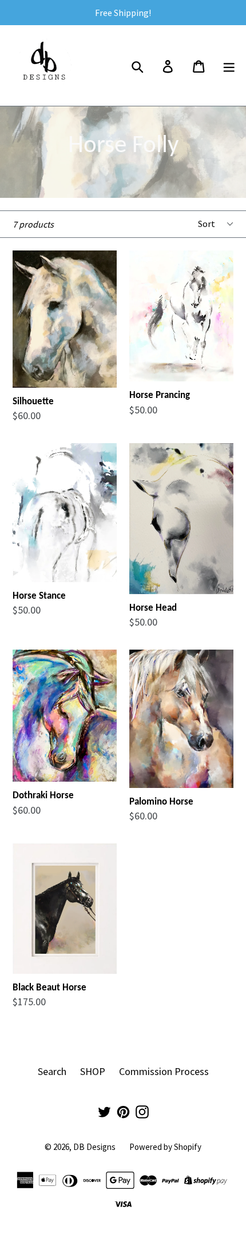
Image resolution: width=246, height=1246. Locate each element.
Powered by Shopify (165, 1146)
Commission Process (164, 1071)
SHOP (92, 1071)
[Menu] (229, 65)
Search (52, 1071)
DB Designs (94, 1146)
